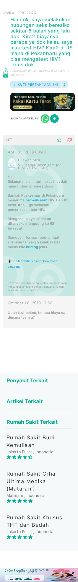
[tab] (39, 231)
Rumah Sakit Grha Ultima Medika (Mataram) (30, 481)
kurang (32, 247)
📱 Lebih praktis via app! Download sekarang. (32, 263)
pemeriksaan (36, 200)
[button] (39, 140)
